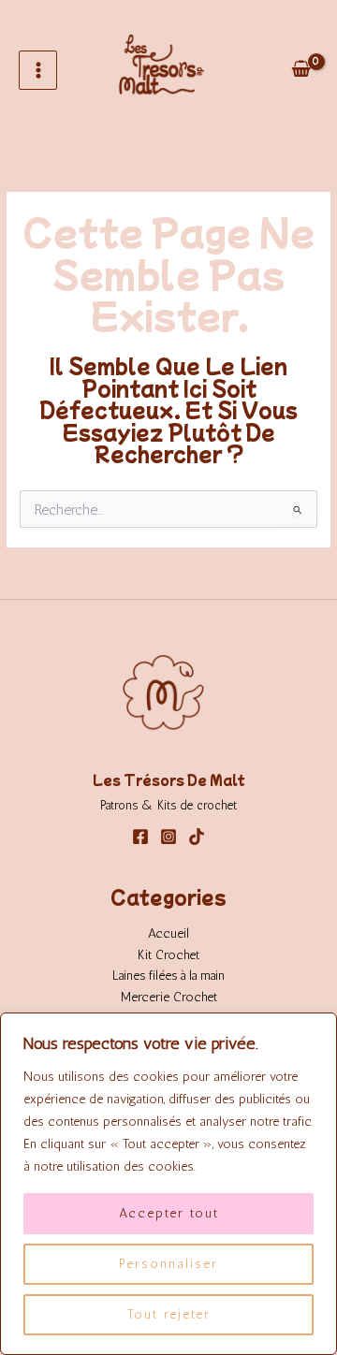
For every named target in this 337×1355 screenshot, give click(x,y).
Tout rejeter (169, 1314)
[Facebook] (140, 836)
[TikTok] (196, 836)
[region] (168, 1184)
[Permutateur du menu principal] (38, 70)
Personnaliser (168, 1264)
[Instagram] (168, 836)
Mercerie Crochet (169, 996)
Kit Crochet (168, 954)
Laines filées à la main (168, 975)
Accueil (168, 932)
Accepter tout (169, 1213)
